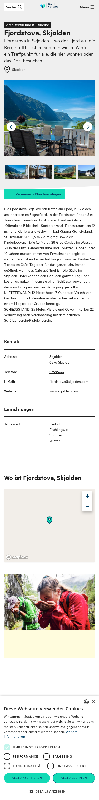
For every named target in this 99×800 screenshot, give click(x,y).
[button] (49, 791)
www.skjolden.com (64, 390)
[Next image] (88, 127)
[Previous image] (11, 127)
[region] (49, 525)
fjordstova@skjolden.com (69, 381)
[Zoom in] (87, 496)
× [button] (93, 701)
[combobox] (86, 701)
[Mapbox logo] (17, 557)
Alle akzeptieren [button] (27, 778)
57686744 (57, 371)
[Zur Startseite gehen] (49, 5)
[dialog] (49, 748)
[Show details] (49, 520)
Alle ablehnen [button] (74, 778)
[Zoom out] (87, 506)
